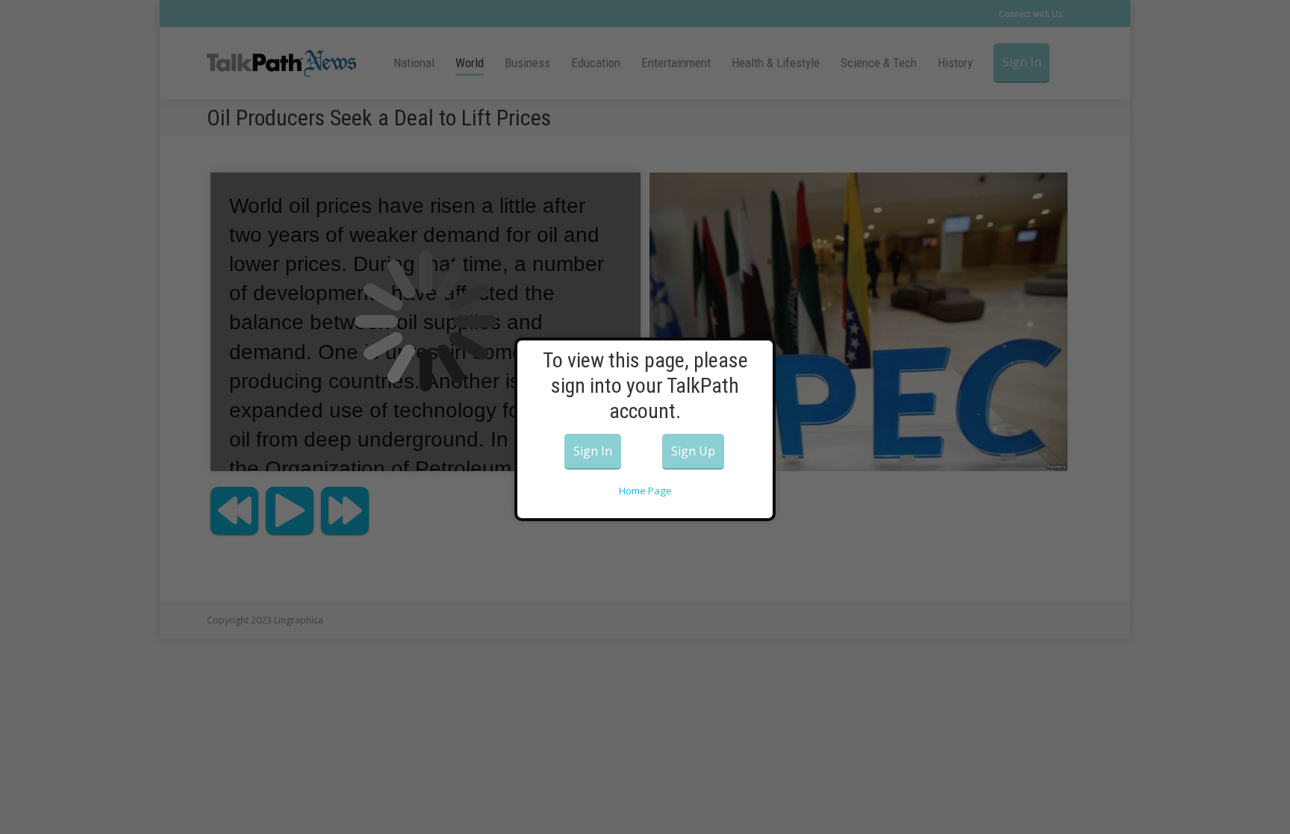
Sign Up (693, 451)
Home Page (645, 490)
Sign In (592, 451)
